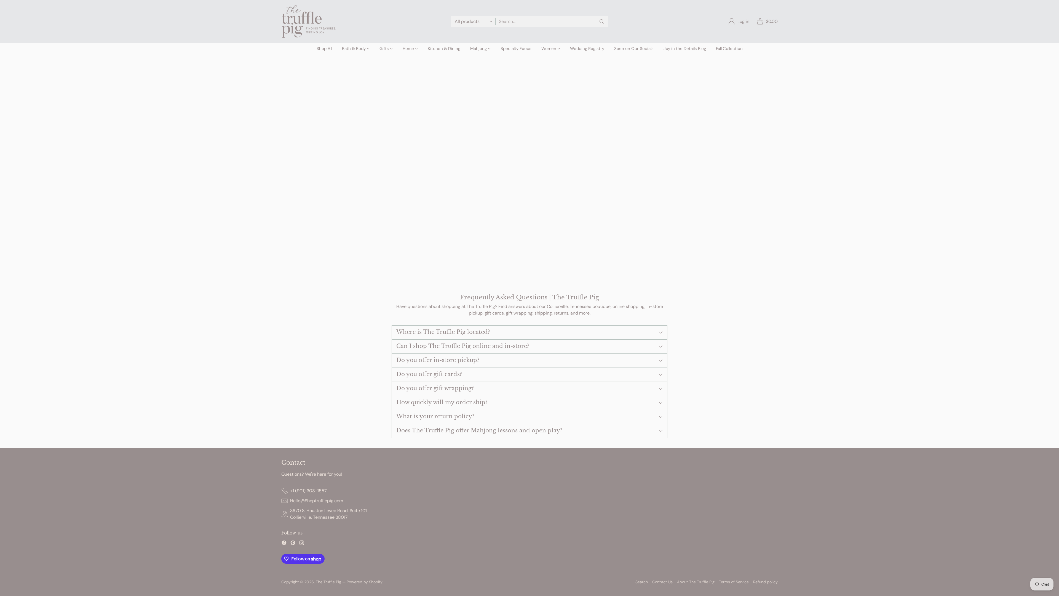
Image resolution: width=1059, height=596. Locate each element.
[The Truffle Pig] (308, 21)
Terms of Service (734, 581)
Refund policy (765, 581)
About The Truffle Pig (696, 581)
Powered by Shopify (365, 581)
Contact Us (662, 581)
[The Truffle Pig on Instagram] (301, 543)
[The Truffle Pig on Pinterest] (293, 543)
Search (641, 581)
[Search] (602, 21)
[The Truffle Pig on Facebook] (284, 543)
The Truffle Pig (328, 581)
